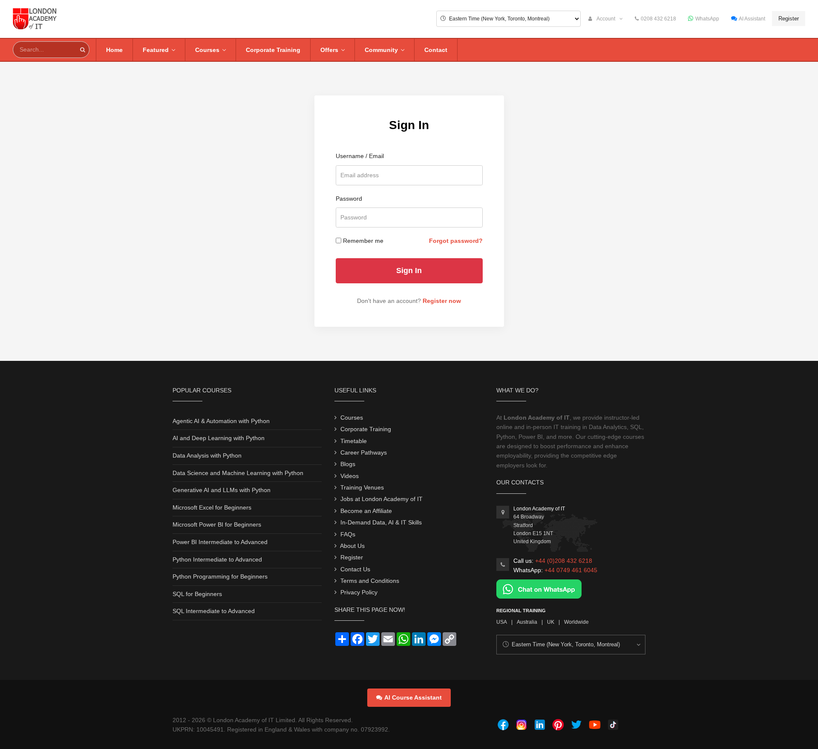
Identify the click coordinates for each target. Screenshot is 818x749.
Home (114, 49)
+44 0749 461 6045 (570, 570)
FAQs (347, 534)
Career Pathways (363, 452)
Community (381, 49)
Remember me (363, 240)
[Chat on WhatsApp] (539, 588)
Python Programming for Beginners (220, 576)
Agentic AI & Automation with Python (221, 421)
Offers (329, 49)
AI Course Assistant (413, 697)
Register (788, 18)
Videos (349, 475)
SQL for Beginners (197, 594)
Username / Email (360, 156)
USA (501, 622)
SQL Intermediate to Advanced (214, 611)
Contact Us (355, 569)
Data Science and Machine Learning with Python (238, 473)
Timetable (353, 441)
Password (349, 198)
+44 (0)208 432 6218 (563, 560)
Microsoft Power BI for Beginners (217, 524)
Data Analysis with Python (207, 455)
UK (550, 622)
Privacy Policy (358, 592)
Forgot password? (456, 240)
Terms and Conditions (369, 580)
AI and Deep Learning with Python (219, 438)
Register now (442, 300)
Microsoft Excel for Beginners (212, 507)
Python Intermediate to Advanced (217, 559)
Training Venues (362, 487)
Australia (527, 622)
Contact (435, 49)
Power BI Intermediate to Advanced (220, 542)
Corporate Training (273, 49)
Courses (207, 49)
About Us (352, 545)
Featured (156, 49)
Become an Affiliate (366, 510)
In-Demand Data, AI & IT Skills (381, 522)
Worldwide (576, 622)
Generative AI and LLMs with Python (222, 490)
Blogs (347, 464)
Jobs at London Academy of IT (381, 498)
